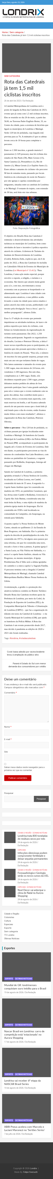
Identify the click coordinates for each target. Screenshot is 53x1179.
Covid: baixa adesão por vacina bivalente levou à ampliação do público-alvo (26, 653)
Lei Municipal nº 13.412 (24, 270)
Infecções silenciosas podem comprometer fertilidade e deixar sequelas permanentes (33, 856)
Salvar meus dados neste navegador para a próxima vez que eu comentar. (24, 769)
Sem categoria (12, 76)
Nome (7, 727)
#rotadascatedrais (27, 638)
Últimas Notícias (40, 833)
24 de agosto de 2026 (27, 842)
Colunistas (9, 917)
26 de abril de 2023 (12, 101)
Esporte (7, 928)
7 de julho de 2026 (12, 1134)
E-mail (8, 739)
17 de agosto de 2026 (13, 1042)
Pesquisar (8, 793)
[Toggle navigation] (5, 25)
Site (6, 752)
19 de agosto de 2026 (13, 992)
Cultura (7, 921)
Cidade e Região (25, 833)
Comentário (10, 692)
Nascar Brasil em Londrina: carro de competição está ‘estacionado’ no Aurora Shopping (24, 1034)
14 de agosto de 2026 (13, 1088)
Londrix (33, 1168)
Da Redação (28, 101)
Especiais (22, 850)
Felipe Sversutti (30, 1172)
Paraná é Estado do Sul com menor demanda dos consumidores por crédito (27, 665)
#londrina (13, 638)
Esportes (9, 948)
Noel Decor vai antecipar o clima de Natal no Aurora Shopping (32, 893)
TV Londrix (9, 935)
